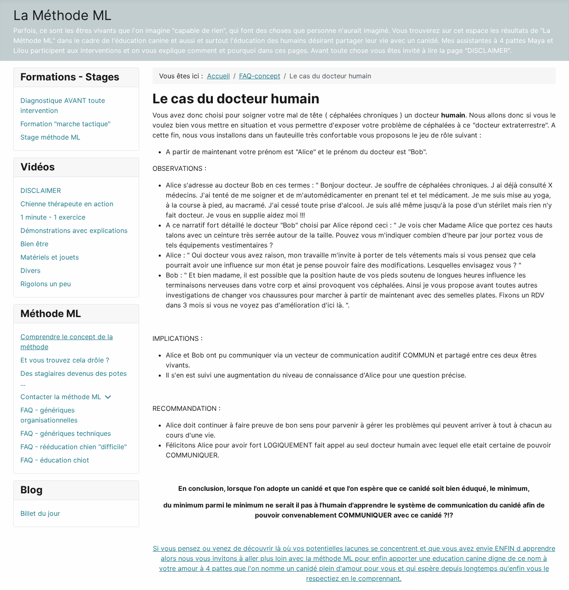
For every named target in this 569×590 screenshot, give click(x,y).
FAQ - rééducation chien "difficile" (73, 446)
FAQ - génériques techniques (65, 433)
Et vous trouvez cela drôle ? (64, 360)
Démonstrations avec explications (73, 230)
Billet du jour (40, 513)
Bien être (34, 244)
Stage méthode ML (50, 137)
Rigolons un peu (45, 284)
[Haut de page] (554, 574)
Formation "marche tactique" (65, 124)
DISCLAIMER (40, 190)
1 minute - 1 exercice (52, 217)
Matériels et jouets (49, 257)
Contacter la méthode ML (60, 396)
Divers (30, 270)
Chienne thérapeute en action (66, 204)
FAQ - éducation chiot (54, 460)
